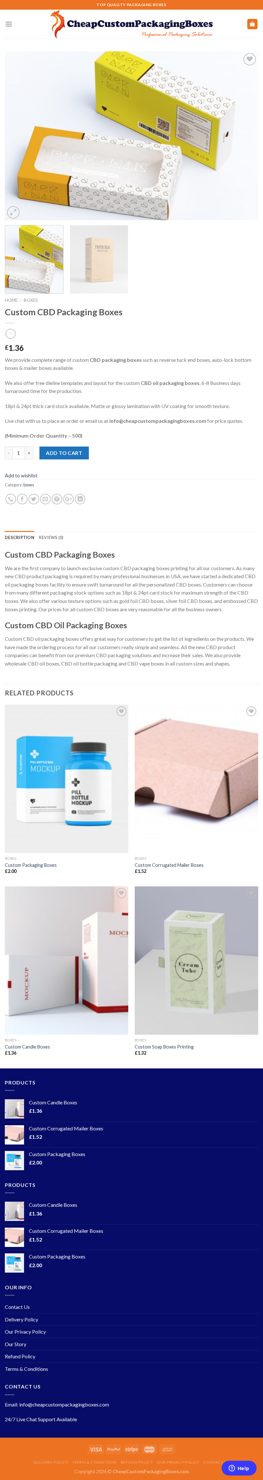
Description (19, 537)
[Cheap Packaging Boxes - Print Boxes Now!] (131, 24)
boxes (31, 300)
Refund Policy (20, 1356)
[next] (245, 135)
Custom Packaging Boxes (31, 865)
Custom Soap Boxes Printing (164, 1046)
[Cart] (252, 24)
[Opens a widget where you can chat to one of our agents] (239, 1469)
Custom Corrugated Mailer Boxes (169, 865)
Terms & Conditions (26, 1369)
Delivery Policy (21, 1319)
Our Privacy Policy (25, 1331)
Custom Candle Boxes (27, 1046)
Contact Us (17, 1307)
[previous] (18, 135)
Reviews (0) (51, 537)
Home (11, 300)
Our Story (15, 1344)
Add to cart (64, 453)
